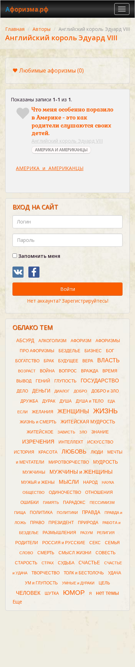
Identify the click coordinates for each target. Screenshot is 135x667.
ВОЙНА (47, 371)
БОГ (110, 350)
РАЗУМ (86, 533)
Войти (67, 289)
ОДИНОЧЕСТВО (65, 492)
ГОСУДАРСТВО (100, 380)
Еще (17, 601)
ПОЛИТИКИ (67, 512)
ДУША (66, 401)
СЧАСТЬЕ (89, 562)
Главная (15, 29)
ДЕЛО (22, 391)
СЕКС (95, 542)
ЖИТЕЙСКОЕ (40, 432)
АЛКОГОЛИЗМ (52, 340)
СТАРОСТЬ (26, 562)
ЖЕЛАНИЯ (42, 412)
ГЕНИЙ (43, 381)
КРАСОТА (47, 452)
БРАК (49, 360)
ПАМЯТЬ (51, 502)
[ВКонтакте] (18, 272)
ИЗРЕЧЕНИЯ (38, 442)
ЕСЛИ (22, 412)
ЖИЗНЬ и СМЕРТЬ (38, 422)
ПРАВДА (91, 512)
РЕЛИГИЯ (106, 533)
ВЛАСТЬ (108, 360)
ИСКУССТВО (100, 442)
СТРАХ (48, 563)
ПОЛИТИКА (41, 512)
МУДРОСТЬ (105, 462)
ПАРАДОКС (74, 502)
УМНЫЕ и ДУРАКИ (78, 583)
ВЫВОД (24, 381)
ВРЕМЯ (109, 371)
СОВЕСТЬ (106, 552)
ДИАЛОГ (62, 391)
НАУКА (108, 482)
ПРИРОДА (88, 522)
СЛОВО (26, 553)
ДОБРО (80, 391)
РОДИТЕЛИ (26, 542)
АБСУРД (25, 340)
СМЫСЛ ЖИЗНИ (74, 552)
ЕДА (111, 401)
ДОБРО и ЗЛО (105, 391)
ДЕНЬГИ (41, 391)
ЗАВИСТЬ (66, 432)
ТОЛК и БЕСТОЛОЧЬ (84, 573)
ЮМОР (74, 592)
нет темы (107, 593)
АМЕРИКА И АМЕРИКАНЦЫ (61, 150)
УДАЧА (114, 573)
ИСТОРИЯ (24, 452)
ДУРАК (48, 401)
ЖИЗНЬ (105, 411)
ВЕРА (87, 360)
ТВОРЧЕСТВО (46, 573)
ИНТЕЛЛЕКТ (70, 442)
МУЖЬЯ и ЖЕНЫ (38, 482)
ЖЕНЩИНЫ (73, 411)
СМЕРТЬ (45, 552)
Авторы (42, 29)
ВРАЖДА (89, 371)
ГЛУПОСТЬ (65, 381)
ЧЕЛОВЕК (28, 593)
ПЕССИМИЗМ (102, 502)
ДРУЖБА (29, 401)
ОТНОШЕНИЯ (99, 492)
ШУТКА (52, 593)
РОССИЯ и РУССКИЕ (63, 542)
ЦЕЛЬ (104, 583)
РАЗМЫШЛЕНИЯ (59, 532)
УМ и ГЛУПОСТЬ (41, 583)
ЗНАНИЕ (100, 432)
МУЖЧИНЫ (33, 472)
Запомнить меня (38, 256)
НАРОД (90, 482)
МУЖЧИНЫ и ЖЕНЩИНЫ (81, 472)
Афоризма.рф (27, 9)
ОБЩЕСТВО (33, 492)
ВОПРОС (68, 371)
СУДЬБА (66, 562)
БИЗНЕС (93, 350)
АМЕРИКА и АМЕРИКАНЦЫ (49, 168)
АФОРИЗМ (81, 340)
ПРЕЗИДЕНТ (61, 522)
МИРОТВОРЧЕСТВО (68, 462)
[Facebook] (33, 272)
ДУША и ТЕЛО (90, 401)
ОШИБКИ (29, 502)
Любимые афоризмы (51, 70)
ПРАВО (37, 522)
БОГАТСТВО (27, 360)
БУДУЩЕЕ (68, 360)
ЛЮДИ (97, 452)
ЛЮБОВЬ (74, 452)
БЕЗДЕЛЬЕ (69, 350)
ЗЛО (83, 432)
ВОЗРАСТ (27, 371)
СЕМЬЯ (112, 542)
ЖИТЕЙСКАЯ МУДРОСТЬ (88, 421)
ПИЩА (20, 512)
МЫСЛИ (69, 482)
